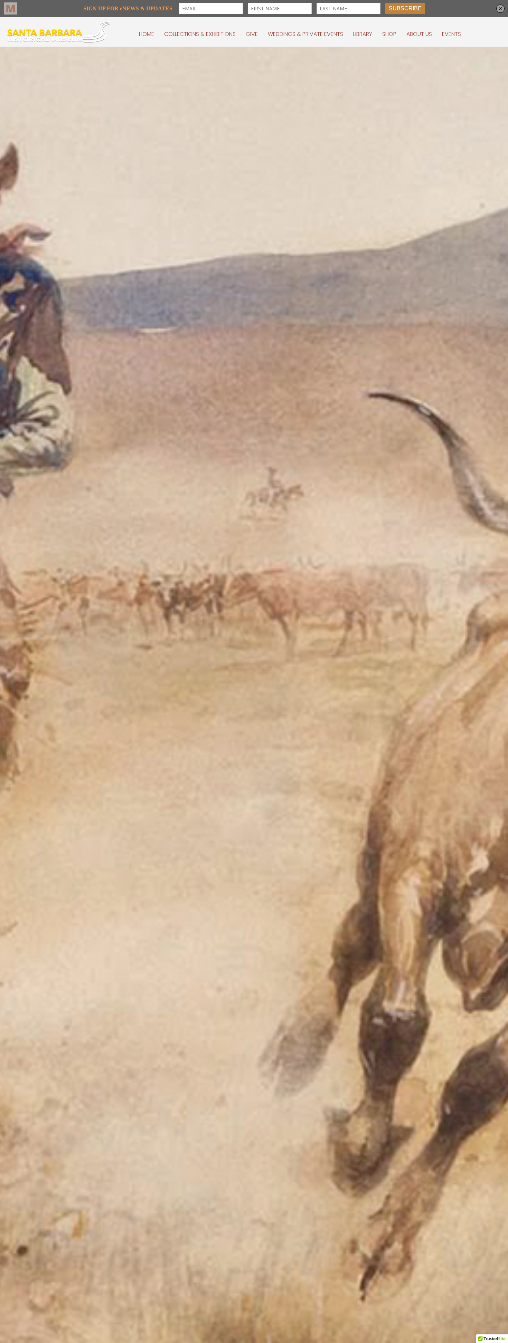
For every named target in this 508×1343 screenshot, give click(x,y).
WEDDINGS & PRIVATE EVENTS (305, 34)
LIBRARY (362, 34)
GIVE (252, 34)
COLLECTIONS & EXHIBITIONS (200, 34)
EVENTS (451, 34)
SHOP (389, 34)
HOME (146, 34)
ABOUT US (419, 34)
